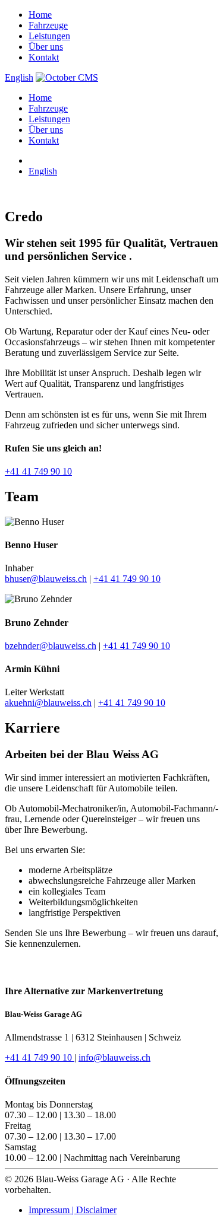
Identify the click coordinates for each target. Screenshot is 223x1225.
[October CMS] (67, 77)
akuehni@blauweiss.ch (48, 703)
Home (40, 14)
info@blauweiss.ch (114, 1057)
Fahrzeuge (48, 25)
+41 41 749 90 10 (38, 471)
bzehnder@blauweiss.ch (50, 646)
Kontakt (44, 57)
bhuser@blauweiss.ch (46, 579)
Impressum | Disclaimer (73, 1210)
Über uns (46, 47)
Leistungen (49, 36)
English (19, 77)
